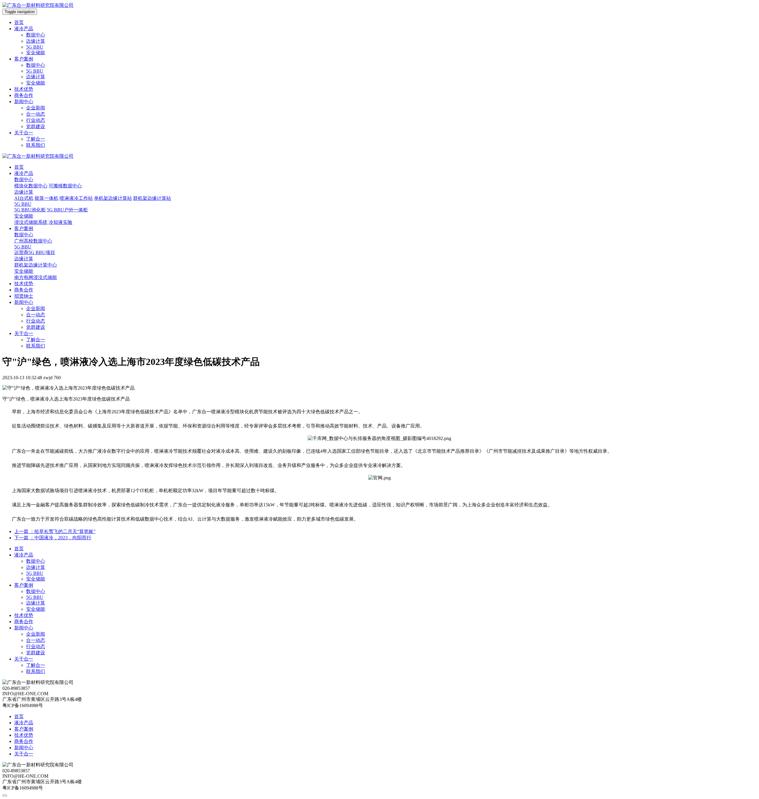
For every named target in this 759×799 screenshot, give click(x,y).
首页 (19, 22)
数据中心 (35, 34)
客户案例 (23, 58)
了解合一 (35, 138)
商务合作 (23, 95)
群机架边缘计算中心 (35, 264)
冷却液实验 (60, 222)
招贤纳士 (23, 296)
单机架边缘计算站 (113, 198)
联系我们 (35, 145)
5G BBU (34, 47)
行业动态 (35, 120)
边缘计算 (35, 41)
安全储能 (35, 52)
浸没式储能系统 (30, 222)
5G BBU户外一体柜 (67, 209)
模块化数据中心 (30, 185)
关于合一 (23, 132)
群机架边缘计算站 (152, 198)
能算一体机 (46, 198)
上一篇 (54, 531)
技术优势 (23, 89)
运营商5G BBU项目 (34, 252)
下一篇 (52, 537)
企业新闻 (35, 107)
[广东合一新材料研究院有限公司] (38, 5)
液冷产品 (23, 28)
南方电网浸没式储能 (35, 277)
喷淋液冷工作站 (76, 198)
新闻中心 (23, 101)
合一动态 (35, 114)
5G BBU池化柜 (30, 209)
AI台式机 (24, 198)
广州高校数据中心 (33, 240)
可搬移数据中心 (65, 185)
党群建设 (35, 126)
